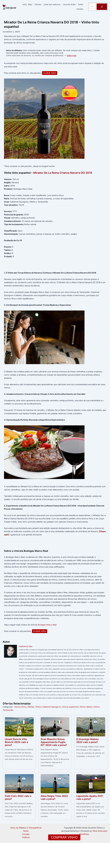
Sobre (26, 831)
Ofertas (31, 707)
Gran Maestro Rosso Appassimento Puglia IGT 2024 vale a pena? (54, 742)
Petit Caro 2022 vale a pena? (18, 797)
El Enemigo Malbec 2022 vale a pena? (87, 741)
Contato (26, 834)
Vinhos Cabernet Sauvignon (48, 707)
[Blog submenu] (32, 4)
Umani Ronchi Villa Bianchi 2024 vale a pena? (16, 742)
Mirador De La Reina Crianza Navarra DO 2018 (62, 172)
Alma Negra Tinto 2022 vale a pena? (54, 797)
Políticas (26, 837)
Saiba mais (71, 55)
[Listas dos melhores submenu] (61, 4)
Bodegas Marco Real (47, 625)
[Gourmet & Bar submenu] (76, 4)
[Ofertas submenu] (41, 4)
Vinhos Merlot (86, 707)
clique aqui (49, 73)
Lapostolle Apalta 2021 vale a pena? (89, 797)
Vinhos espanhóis (70, 707)
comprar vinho (64, 837)
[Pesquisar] (102, 6)
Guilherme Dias (25, 646)
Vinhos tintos (20, 707)
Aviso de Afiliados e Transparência (25, 828)
